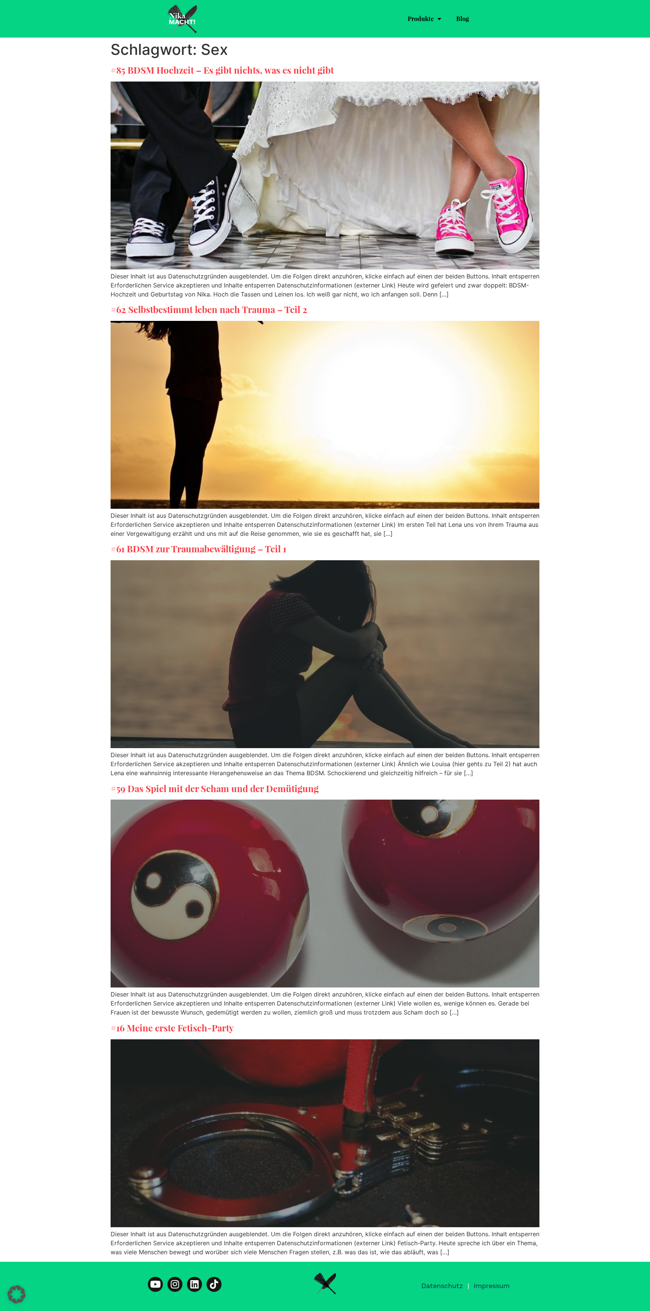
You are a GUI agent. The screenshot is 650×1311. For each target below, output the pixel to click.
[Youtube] (155, 1284)
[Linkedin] (194, 1284)
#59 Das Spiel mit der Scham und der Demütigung (215, 788)
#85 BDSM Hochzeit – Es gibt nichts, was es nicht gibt (222, 70)
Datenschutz (442, 1286)
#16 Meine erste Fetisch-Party (172, 1028)
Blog (462, 19)
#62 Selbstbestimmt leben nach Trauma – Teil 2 (209, 309)
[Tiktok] (214, 1284)
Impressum (492, 1286)
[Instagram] (174, 1284)
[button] (16, 1294)
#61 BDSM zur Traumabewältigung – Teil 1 (198, 549)
